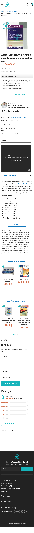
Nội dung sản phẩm (11, 175)
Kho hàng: (4, 488)
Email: (3, 486)
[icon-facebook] (2, 68)
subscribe (26, 469)
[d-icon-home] (2, 11)
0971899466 (9, 483)
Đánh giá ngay (9, 423)
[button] (14, 291)
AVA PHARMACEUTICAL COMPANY (19, 117)
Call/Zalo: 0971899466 (6, 511)
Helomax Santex (24, 279)
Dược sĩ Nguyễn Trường (15, 105)
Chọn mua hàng (20, 94)
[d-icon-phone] (28, 4)
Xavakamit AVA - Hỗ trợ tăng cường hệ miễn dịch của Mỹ (8, 320)
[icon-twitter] (6, 68)
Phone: (3, 483)
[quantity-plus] (9, 94)
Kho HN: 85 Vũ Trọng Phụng (14, 488)
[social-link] (15, 511)
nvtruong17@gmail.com (11, 486)
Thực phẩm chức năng (10, 11)
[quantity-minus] (2, 94)
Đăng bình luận (10, 383)
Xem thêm (16, 225)
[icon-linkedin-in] (9, 68)
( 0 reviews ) (13, 71)
